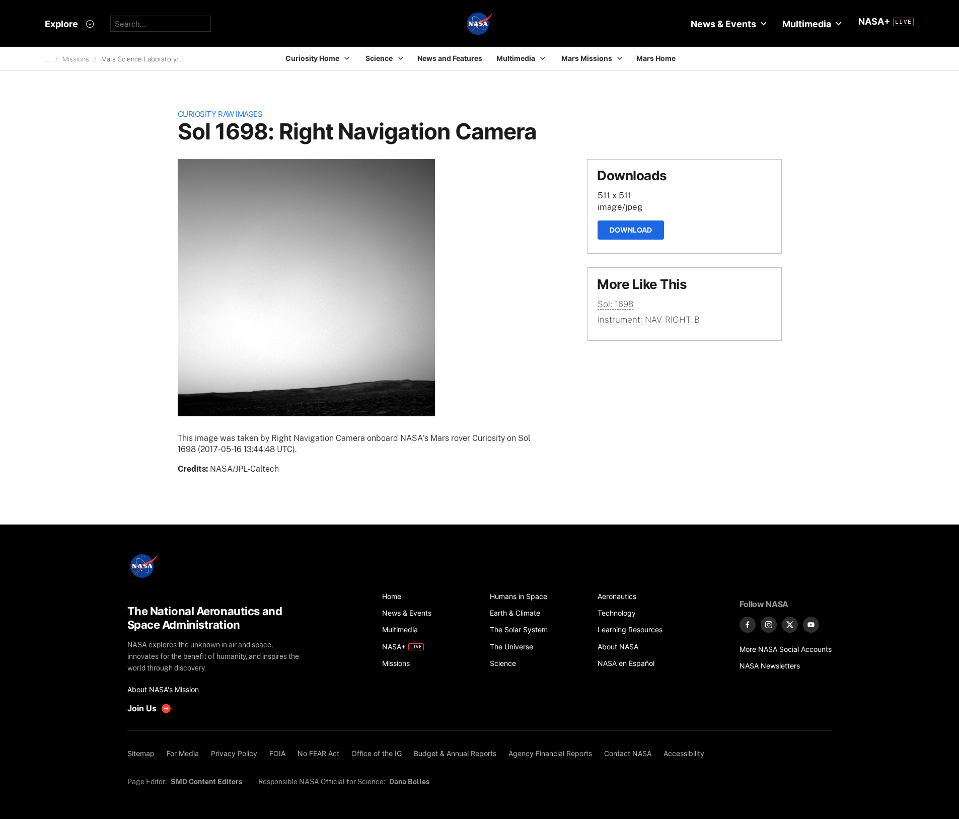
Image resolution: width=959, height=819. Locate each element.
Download (631, 230)
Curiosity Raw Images (220, 114)
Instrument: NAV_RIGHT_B (649, 320)
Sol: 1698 (615, 304)
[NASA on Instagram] (769, 625)
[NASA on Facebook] (748, 625)
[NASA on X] (790, 625)
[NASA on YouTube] (811, 625)
